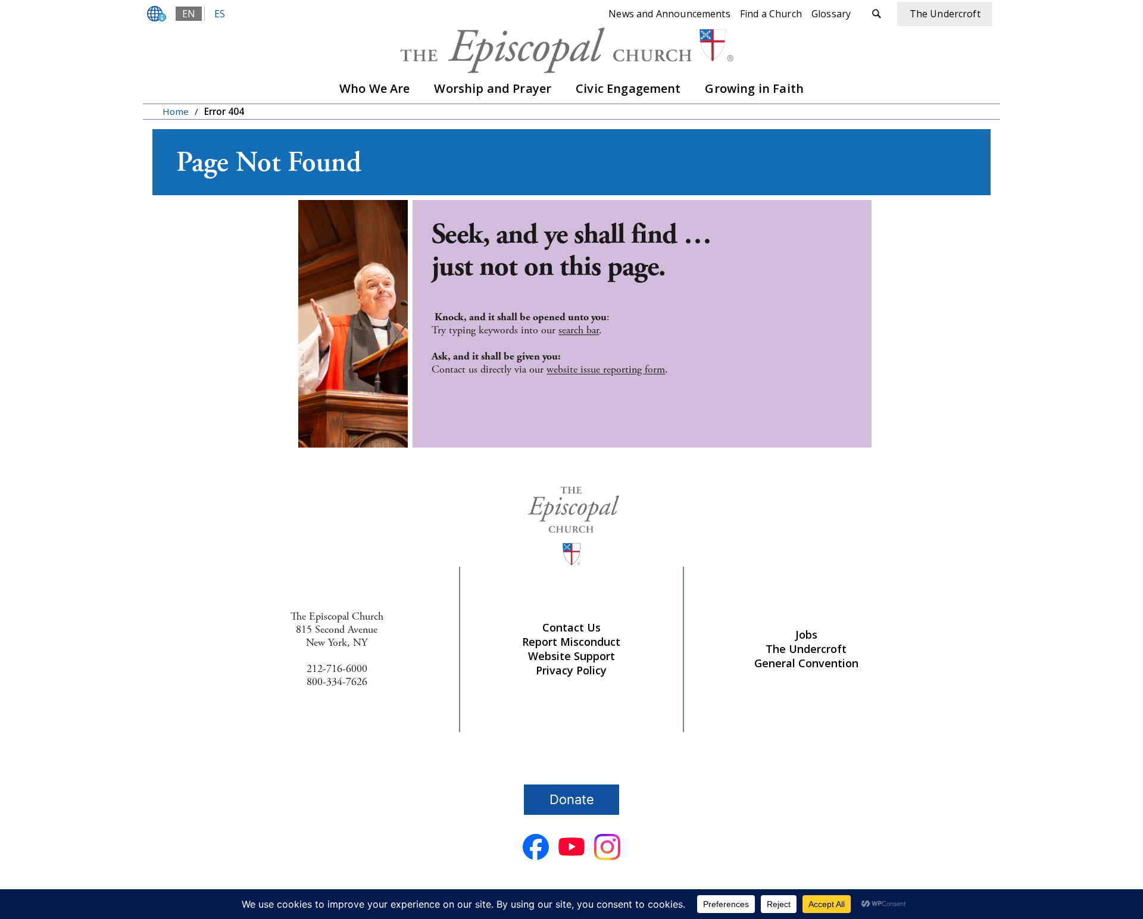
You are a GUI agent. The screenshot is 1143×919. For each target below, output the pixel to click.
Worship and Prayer (492, 88)
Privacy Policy (571, 670)
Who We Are (374, 88)
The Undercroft (806, 649)
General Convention (806, 663)
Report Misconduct (571, 641)
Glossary (831, 13)
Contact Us (571, 627)
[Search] (876, 14)
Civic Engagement (628, 88)
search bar (578, 330)
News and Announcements (669, 13)
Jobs (806, 634)
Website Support (571, 656)
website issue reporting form (605, 369)
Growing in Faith (754, 88)
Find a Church (771, 13)
